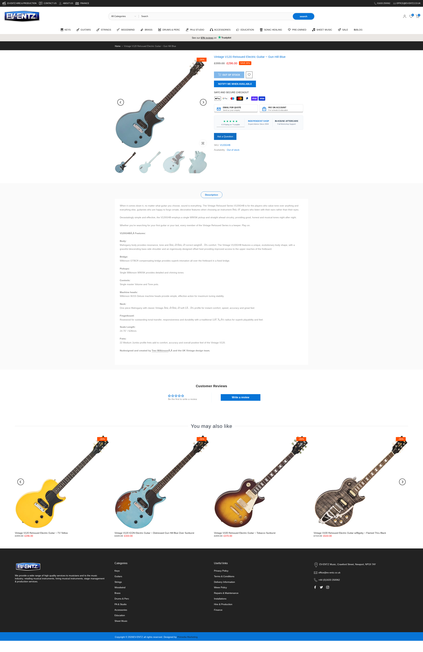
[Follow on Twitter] (321, 587)
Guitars (118, 576)
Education (120, 615)
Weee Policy (220, 587)
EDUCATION (246, 29)
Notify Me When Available (235, 83)
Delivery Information (224, 582)
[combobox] (215, 16)
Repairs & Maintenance (226, 593)
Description (211, 194)
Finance (218, 610)
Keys (117, 570)
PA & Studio (121, 604)
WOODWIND (127, 29)
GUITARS (85, 29)
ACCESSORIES (222, 29)
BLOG (359, 29)
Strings (118, 582)
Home (117, 46)
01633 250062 (384, 3)
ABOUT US (68, 3)
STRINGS (105, 29)
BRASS (147, 29)
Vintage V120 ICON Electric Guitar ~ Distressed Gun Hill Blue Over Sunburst (154, 532)
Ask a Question (225, 136)
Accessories (121, 610)
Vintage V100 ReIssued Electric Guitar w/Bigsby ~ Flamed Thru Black (350, 532)
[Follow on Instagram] (327, 587)
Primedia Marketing (187, 637)
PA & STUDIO (196, 29)
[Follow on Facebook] (315, 587)
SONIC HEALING (272, 29)
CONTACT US (50, 3)
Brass (117, 593)
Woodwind (120, 587)
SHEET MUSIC (323, 29)
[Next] (203, 102)
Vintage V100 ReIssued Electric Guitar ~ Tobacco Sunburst (244, 532)
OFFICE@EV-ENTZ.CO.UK (408, 3)
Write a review (240, 397)
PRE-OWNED (298, 29)
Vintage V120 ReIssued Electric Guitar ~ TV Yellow (41, 532)
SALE (344, 29)
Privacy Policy (221, 570)
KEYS (67, 29)
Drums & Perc (122, 598)
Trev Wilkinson (160, 350)
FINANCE (84, 3)
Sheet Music (121, 621)
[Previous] (120, 102)
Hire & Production (223, 604)
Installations (220, 598)
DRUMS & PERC (170, 29)
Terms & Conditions (224, 576)
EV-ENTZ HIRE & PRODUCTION (22, 3)
